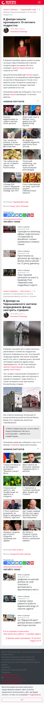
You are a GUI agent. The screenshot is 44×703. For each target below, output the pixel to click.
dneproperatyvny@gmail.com (13, 680)
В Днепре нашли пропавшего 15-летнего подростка (23, 639)
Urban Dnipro (15, 369)
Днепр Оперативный (22, 68)
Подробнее (34, 694)
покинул (29, 75)
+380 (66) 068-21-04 (9, 675)
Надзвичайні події (28, 9)
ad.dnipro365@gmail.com (12, 682)
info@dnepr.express (12, 677)
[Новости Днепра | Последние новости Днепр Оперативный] (9, 2)
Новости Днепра (10, 9)
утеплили (15, 445)
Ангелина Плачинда (18, 31)
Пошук (12, 206)
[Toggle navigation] (39, 2)
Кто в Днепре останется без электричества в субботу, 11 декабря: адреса (22, 632)
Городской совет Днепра (20, 554)
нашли (13, 94)
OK (22, 700)
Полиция (24, 206)
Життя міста (26, 291)
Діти (18, 206)
